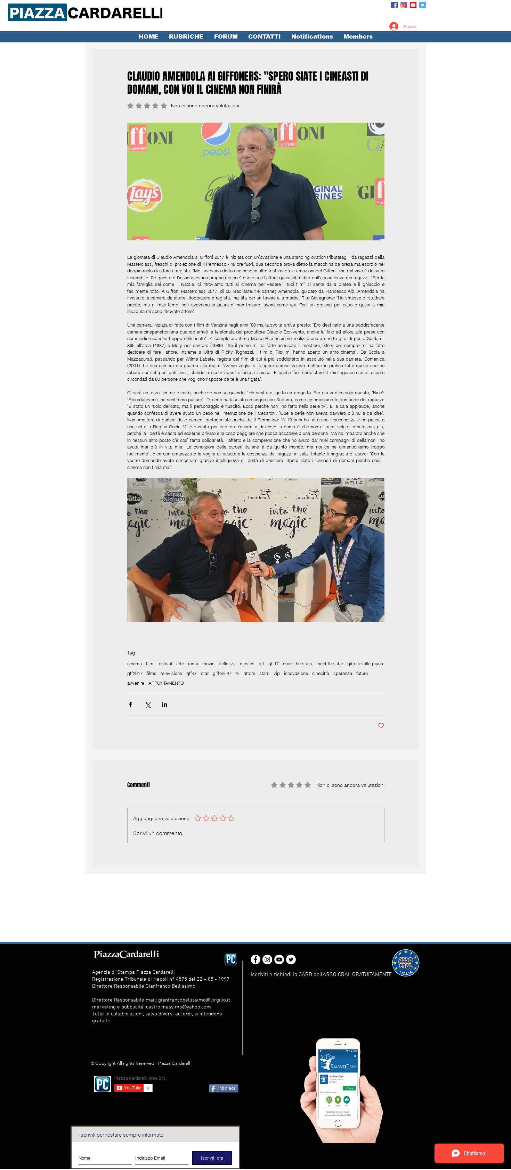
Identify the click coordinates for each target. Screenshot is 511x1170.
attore (249, 673)
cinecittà (320, 673)
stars (264, 673)
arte (180, 663)
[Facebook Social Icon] (394, 5)
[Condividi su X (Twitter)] (147, 704)
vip (277, 673)
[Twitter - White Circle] (291, 959)
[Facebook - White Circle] (255, 959)
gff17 (273, 663)
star (205, 673)
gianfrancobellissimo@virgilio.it (194, 1000)
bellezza (227, 663)
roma (193, 663)
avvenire (135, 683)
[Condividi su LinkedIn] (164, 704)
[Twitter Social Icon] (422, 5)
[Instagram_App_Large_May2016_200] (403, 5)
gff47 (191, 673)
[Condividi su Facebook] (130, 704)
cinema (134, 663)
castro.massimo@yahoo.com (178, 1007)
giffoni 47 (222, 673)
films (151, 673)
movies (247, 663)
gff (261, 663)
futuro (362, 673)
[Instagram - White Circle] (267, 959)
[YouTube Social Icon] (413, 5)
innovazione (296, 673)
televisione (171, 673)
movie (208, 663)
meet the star (329, 663)
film (149, 663)
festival (164, 663)
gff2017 (135, 673)
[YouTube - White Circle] (279, 959)
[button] (186, 36)
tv (238, 673)
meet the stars (297, 663)
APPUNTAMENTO (166, 683)
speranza (342, 673)
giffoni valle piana (365, 663)
